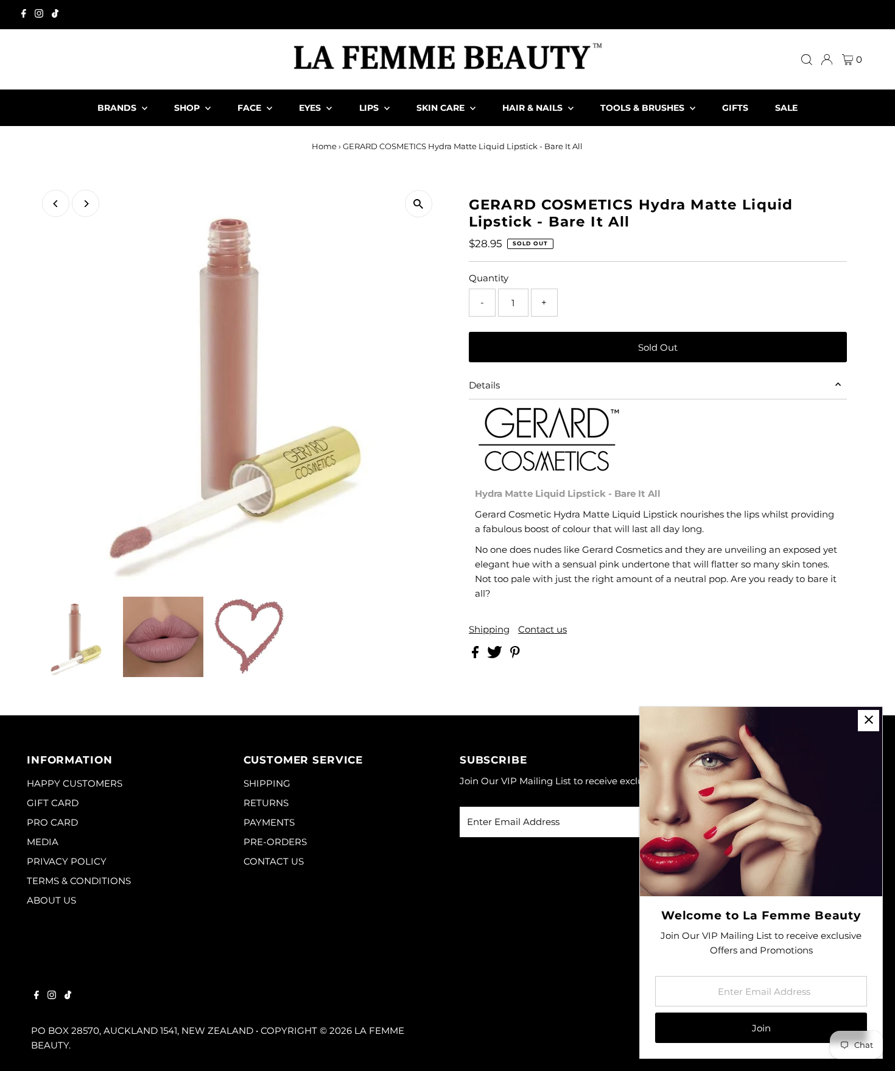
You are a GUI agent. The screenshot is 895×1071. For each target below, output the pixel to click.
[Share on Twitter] (496, 655)
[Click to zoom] (418, 203)
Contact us (542, 629)
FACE (250, 107)
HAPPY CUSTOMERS (74, 783)
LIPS (370, 107)
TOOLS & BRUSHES (643, 107)
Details (484, 385)
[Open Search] (806, 59)
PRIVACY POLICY (67, 861)
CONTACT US (274, 861)
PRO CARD (52, 822)
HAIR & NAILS (533, 107)
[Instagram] (39, 14)
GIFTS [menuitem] (735, 107)
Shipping (489, 629)
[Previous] (55, 203)
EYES (311, 107)
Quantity (488, 278)
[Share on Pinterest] (515, 655)
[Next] (85, 203)
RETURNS (266, 803)
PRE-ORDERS (275, 842)
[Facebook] (23, 14)
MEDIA (42, 842)
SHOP (188, 107)
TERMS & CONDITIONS (79, 881)
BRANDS (118, 107)
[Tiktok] (55, 14)
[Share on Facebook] (476, 655)
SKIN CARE (441, 107)
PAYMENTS (269, 822)
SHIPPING (267, 783)
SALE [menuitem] (786, 107)
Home (324, 146)
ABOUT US (51, 900)
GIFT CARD (53, 803)
